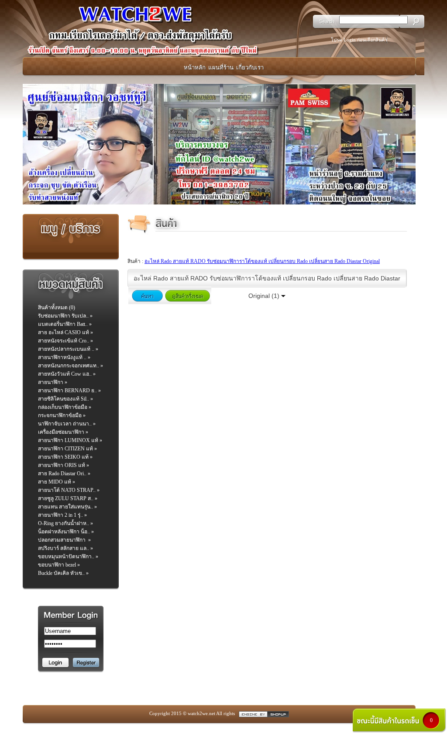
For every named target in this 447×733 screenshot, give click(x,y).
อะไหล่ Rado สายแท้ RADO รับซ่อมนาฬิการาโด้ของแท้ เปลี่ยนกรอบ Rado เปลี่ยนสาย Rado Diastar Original (262, 261)
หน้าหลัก (195, 67)
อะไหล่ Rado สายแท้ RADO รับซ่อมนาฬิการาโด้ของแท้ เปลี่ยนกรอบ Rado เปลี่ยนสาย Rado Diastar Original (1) (267, 281)
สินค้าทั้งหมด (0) (56, 307)
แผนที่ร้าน (221, 67)
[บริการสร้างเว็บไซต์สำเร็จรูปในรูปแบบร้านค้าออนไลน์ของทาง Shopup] (264, 713)
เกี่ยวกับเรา (250, 67)
